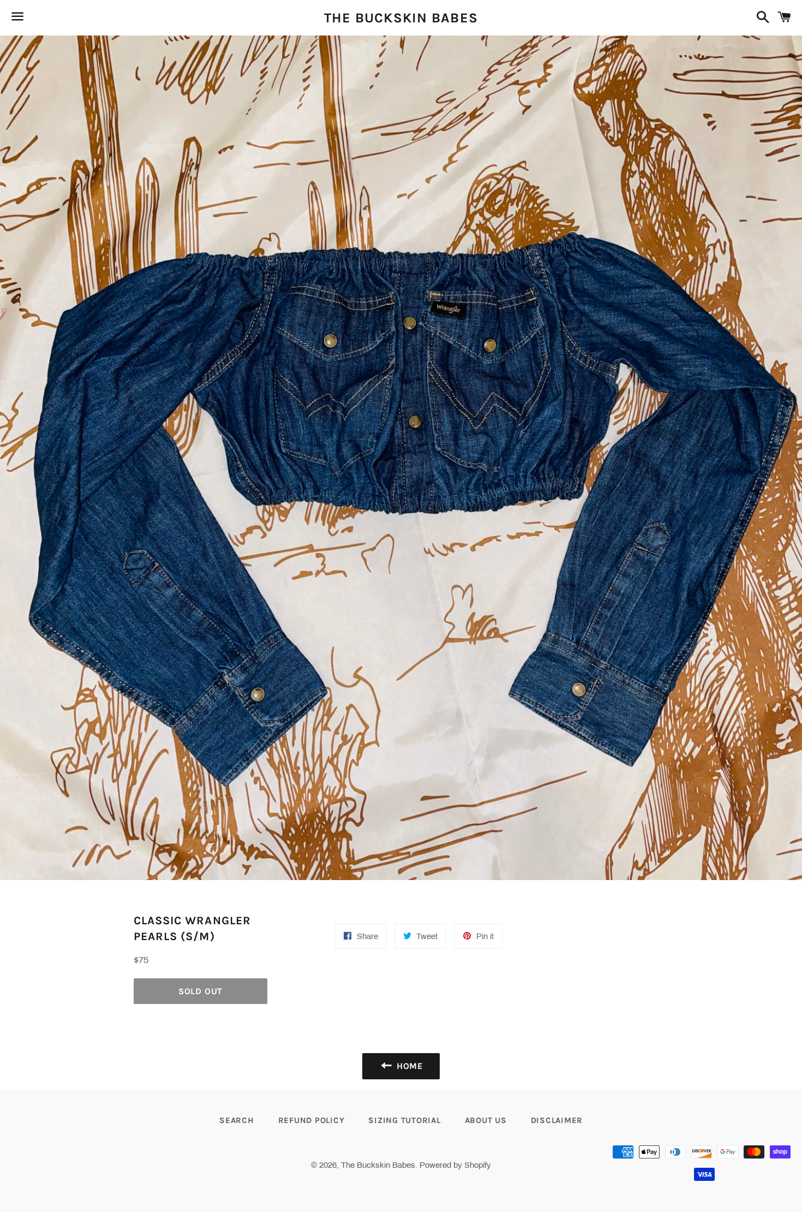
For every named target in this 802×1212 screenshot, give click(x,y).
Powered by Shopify (455, 1165)
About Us (486, 1120)
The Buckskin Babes (401, 18)
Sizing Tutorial (404, 1120)
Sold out (200, 991)
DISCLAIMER (557, 1120)
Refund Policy (311, 1120)
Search (236, 1120)
